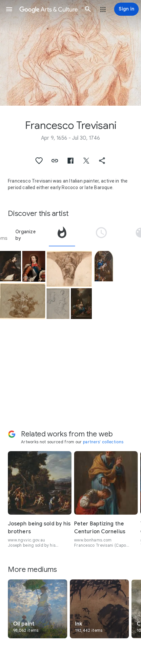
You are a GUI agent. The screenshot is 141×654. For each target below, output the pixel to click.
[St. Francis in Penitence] (10, 266)
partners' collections (103, 441)
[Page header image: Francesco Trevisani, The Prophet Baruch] (70, 53)
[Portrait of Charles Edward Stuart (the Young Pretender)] (33, 266)
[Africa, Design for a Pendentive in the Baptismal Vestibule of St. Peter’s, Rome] (69, 269)
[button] (9, 9)
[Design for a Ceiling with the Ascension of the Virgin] (22, 301)
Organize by (25, 235)
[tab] (62, 234)
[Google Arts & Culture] (48, 9)
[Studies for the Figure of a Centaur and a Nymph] (58, 303)
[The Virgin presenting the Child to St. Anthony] (103, 266)
